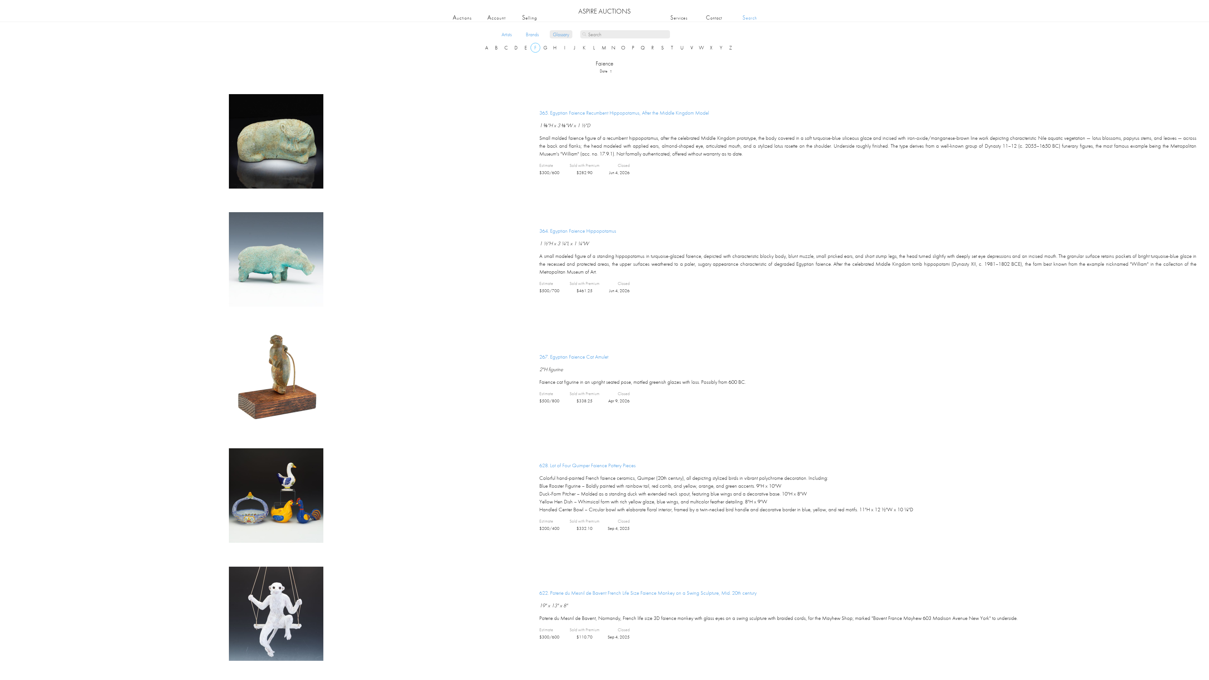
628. (587, 465)
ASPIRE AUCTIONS (604, 11)
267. (573, 356)
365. (624, 112)
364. (577, 230)
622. (648, 592)
